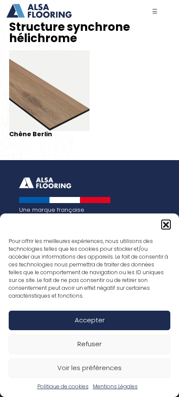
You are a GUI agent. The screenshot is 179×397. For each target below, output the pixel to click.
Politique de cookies (63, 386)
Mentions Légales (115, 386)
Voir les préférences (89, 367)
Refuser (89, 343)
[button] (166, 224)
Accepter (90, 320)
